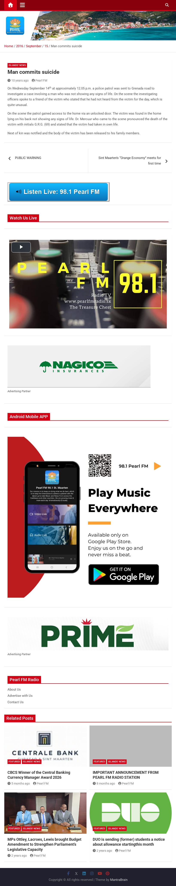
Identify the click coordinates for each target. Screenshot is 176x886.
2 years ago (19, 855)
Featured (14, 761)
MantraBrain (118, 880)
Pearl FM (41, 80)
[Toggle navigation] (22, 5)
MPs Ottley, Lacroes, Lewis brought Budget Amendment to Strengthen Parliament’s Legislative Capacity (44, 844)
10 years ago (20, 80)
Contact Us (16, 702)
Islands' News (17, 65)
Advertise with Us (20, 696)
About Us (14, 689)
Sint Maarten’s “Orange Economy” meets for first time (130, 160)
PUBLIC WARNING (28, 158)
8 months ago (106, 783)
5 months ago (20, 783)
